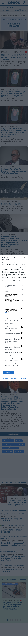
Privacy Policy (22, 378)
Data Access (14, 378)
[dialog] (14, 318)
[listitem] (14, 286)
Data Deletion (5, 378)
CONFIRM (8, 372)
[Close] (24, 258)
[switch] (22, 289)
